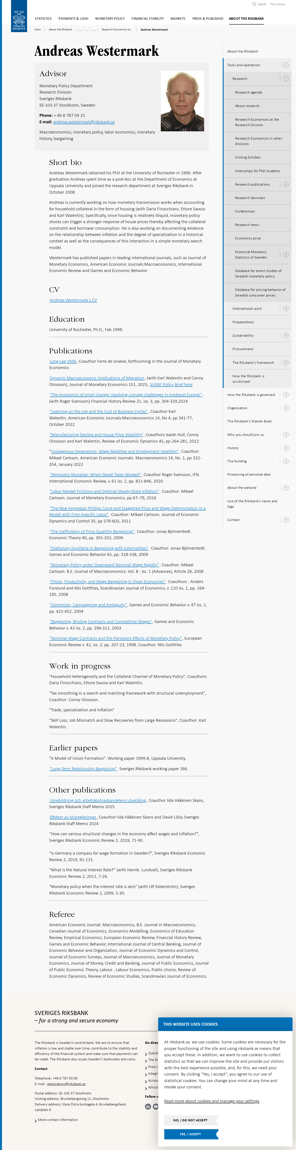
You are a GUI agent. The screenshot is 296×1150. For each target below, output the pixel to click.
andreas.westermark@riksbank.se (84, 122)
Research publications (252, 184)
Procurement (243, 348)
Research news (247, 224)
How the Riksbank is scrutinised (248, 379)
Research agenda (248, 92)
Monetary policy (110, 19)
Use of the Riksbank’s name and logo (252, 504)
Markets (178, 19)
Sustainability (243, 335)
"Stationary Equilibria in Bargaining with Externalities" (99, 548)
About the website (242, 487)
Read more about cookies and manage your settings (211, 1101)
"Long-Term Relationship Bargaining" (83, 768)
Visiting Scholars (248, 157)
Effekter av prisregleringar (73, 817)
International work (247, 308)
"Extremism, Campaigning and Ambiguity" (88, 605)
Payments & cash (73, 19)
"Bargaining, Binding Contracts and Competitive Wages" (101, 621)
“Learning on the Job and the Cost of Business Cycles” (99, 411)
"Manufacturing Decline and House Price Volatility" (96, 434)
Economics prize (248, 238)
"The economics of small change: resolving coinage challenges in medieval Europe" (126, 394)
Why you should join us (245, 434)
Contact (233, 519)
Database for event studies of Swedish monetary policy (258, 273)
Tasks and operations (243, 65)
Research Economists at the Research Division (257, 122)
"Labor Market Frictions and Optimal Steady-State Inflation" (104, 491)
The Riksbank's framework (253, 362)
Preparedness (243, 322)
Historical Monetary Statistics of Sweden (251, 254)
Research (240, 78)
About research (247, 105)
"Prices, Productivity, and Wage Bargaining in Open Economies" (108, 581)
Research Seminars (250, 197)
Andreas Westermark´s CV (73, 300)
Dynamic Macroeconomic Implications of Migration (97, 378)
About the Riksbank (246, 19)
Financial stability (148, 19)
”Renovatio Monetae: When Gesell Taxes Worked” (95, 474)
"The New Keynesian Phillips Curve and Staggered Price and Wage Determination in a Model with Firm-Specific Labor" (127, 511)
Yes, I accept (190, 1134)
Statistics (43, 19)
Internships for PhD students (257, 170)
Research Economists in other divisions (258, 141)
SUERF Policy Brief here (171, 384)
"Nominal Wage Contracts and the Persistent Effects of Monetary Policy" (116, 638)
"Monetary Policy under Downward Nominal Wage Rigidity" (104, 565)
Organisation (237, 407)
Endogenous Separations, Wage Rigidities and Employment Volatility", (115, 451)
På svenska (278, 4)
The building (237, 461)
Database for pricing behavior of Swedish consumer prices (260, 292)
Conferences (245, 211)
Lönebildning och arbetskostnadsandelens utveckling (98, 800)
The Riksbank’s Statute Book (249, 421)
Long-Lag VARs (63, 361)
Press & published (207, 19)
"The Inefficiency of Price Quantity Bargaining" (92, 531)
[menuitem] (276, 4)
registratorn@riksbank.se (66, 1083)
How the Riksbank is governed (251, 394)
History (233, 447)
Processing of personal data (248, 474)
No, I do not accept (190, 1120)
